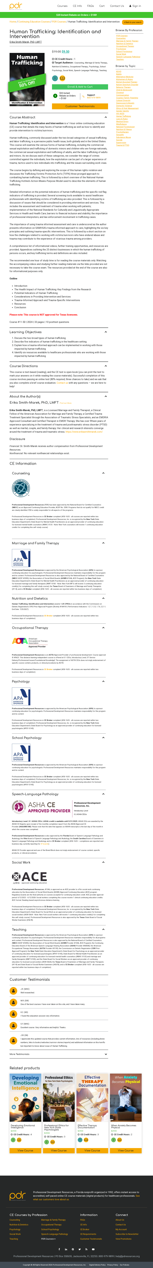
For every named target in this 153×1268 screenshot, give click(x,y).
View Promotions (123, 1239)
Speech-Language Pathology (86, 70)
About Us (120, 1220)
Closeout (120, 92)
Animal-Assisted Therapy (126, 82)
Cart (102, 6)
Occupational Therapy (79, 66)
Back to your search (133, 22)
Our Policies (124, 1265)
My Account (121, 1229)
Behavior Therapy (123, 87)
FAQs (90, 6)
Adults (119, 74)
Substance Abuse (123, 137)
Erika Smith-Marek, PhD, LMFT (26, 41)
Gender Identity (122, 111)
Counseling (79, 63)
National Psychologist (125, 127)
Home (13, 21)
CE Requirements (88, 1234)
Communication (122, 95)
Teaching (103, 70)
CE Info (77, 6)
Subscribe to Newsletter (127, 1234)
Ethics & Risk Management (127, 108)
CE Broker (48, 616)
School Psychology (124, 51)
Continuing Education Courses (34, 21)
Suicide (119, 140)
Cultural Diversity (123, 100)
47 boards (45, 844)
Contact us (62, 382)
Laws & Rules (122, 119)
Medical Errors (122, 121)
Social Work (68, 70)
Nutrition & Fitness (124, 129)
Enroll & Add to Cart (80, 86)
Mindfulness (121, 124)
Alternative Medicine (124, 77)
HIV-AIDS (120, 114)
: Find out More (65, 403)
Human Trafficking (123, 116)
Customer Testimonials (80, 106)
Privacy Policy (112, 1265)
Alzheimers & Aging (124, 79)
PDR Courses (59, 21)
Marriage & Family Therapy (96, 63)
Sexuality (120, 135)
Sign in (136, 6)
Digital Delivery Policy (97, 1265)
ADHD (118, 71)
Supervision (121, 142)
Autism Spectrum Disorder (127, 85)
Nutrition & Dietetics (60, 66)
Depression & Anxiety (125, 103)
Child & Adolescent (124, 90)
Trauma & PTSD (122, 145)
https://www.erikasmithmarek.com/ (84, 431)
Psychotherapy (122, 132)
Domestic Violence (124, 106)
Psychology (94, 66)
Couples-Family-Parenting (127, 98)
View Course (25, 1150)
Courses (62, 6)
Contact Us (117, 6)
